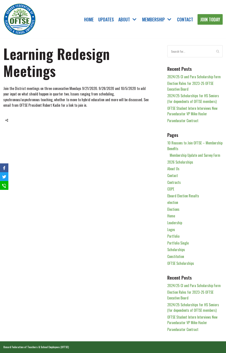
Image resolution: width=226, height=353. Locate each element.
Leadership (174, 222)
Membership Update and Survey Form (195, 155)
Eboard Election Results (183, 195)
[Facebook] (16, 120)
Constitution (175, 256)
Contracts (174, 182)
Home (89, 19)
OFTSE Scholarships (180, 263)
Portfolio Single (178, 243)
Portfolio (173, 236)
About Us (173, 168)
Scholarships (176, 249)
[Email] (33, 120)
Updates (106, 19)
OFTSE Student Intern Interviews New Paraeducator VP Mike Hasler (192, 111)
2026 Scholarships (180, 162)
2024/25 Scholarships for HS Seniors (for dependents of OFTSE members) (193, 98)
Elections (173, 209)
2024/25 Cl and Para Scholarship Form (194, 76)
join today (210, 19)
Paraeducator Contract (182, 120)
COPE (170, 189)
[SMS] (4, 185)
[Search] (218, 51)
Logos (171, 229)
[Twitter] (24, 120)
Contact (185, 19)
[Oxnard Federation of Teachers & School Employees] (19, 19)
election (172, 202)
